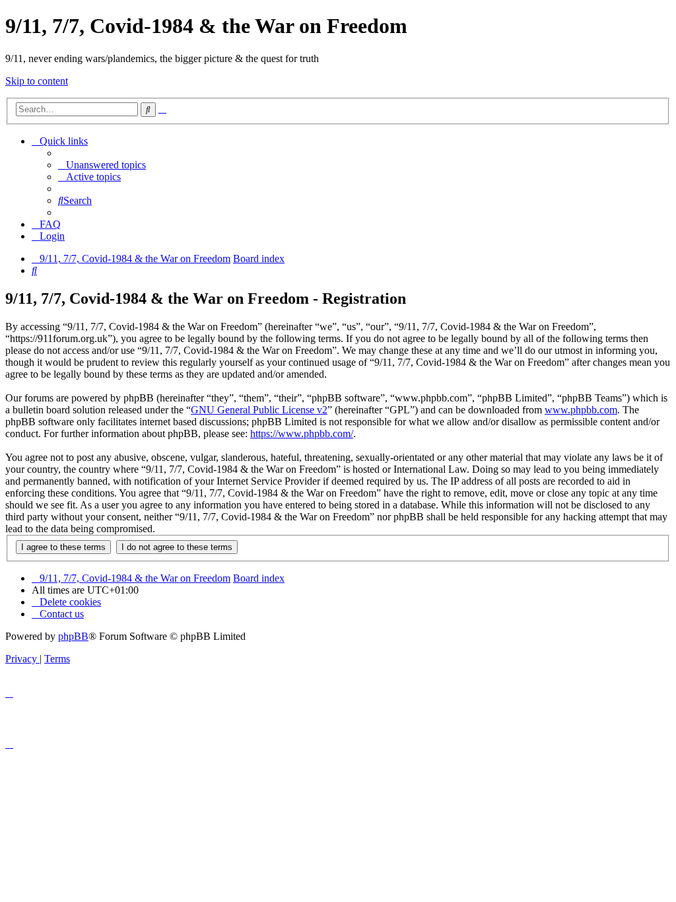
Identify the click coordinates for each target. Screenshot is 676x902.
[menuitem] (102, 164)
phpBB (73, 636)
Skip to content (36, 81)
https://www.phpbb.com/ (301, 433)
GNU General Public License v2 (259, 409)
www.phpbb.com (581, 409)
